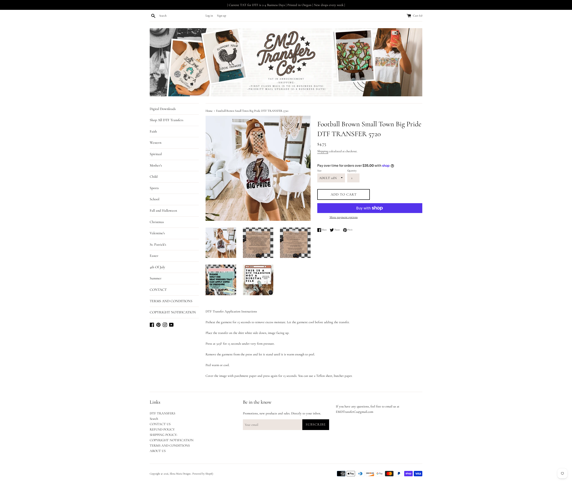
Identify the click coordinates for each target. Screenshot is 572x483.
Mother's (156, 165)
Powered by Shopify (202, 473)
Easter (154, 255)
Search (154, 419)
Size (319, 170)
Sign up (221, 15)
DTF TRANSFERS (162, 413)
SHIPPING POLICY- (164, 435)
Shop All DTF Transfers (166, 120)
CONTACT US (160, 424)
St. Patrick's (158, 244)
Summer (156, 278)
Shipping (322, 151)
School (154, 199)
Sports (154, 188)
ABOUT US (158, 451)
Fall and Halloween (163, 210)
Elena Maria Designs (180, 473)
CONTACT (158, 289)
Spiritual (156, 154)
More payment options (344, 217)
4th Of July (157, 267)
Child (154, 176)
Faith (153, 131)
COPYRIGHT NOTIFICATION (173, 312)
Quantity (352, 170)
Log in (209, 15)
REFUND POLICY (162, 429)
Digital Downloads (163, 109)
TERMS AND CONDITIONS (171, 301)
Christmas (157, 222)
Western (155, 142)
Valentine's (157, 233)
